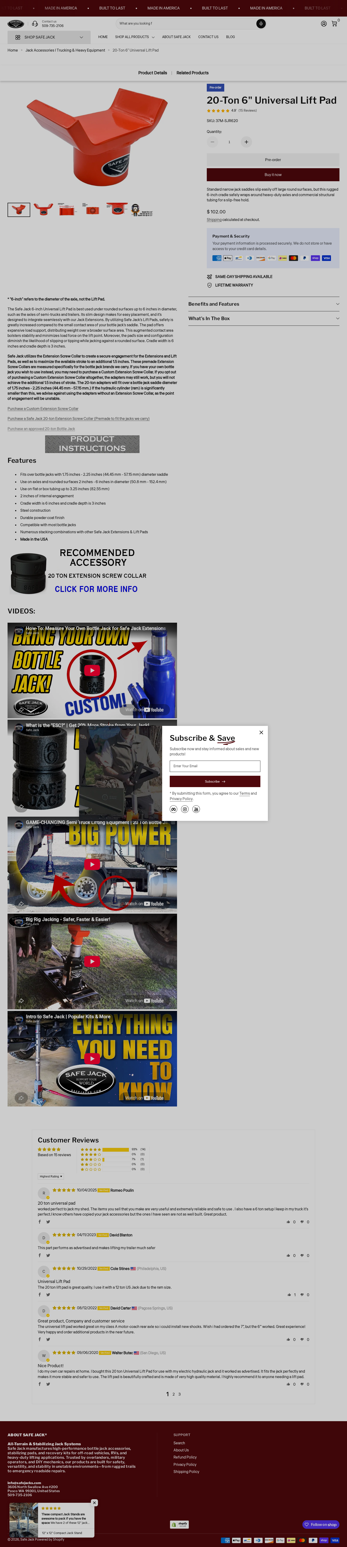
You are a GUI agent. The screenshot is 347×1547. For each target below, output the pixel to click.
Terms (244, 793)
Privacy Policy (181, 799)
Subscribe (212, 782)
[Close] (261, 732)
